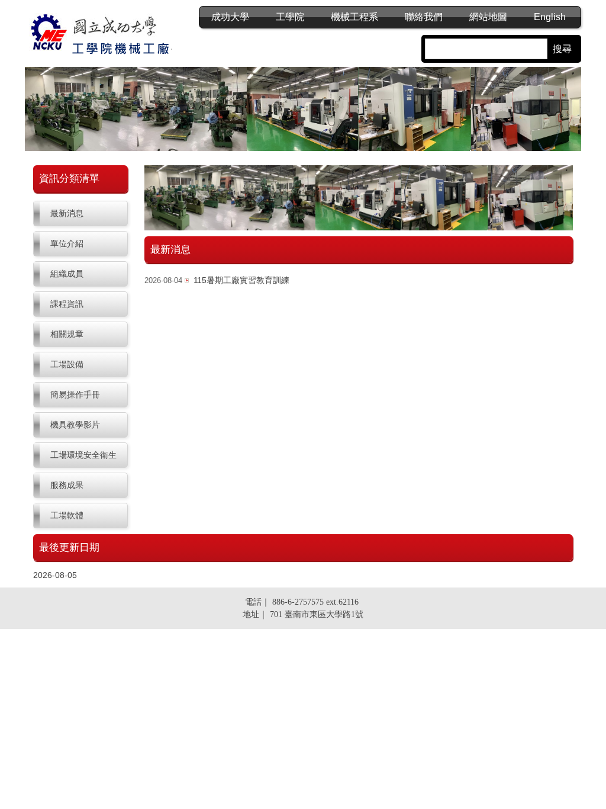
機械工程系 (354, 17)
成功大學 (230, 17)
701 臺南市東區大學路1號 (316, 614)
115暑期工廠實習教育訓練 (241, 280)
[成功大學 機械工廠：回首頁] (103, 35)
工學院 (290, 17)
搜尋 (562, 49)
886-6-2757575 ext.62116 (315, 602)
